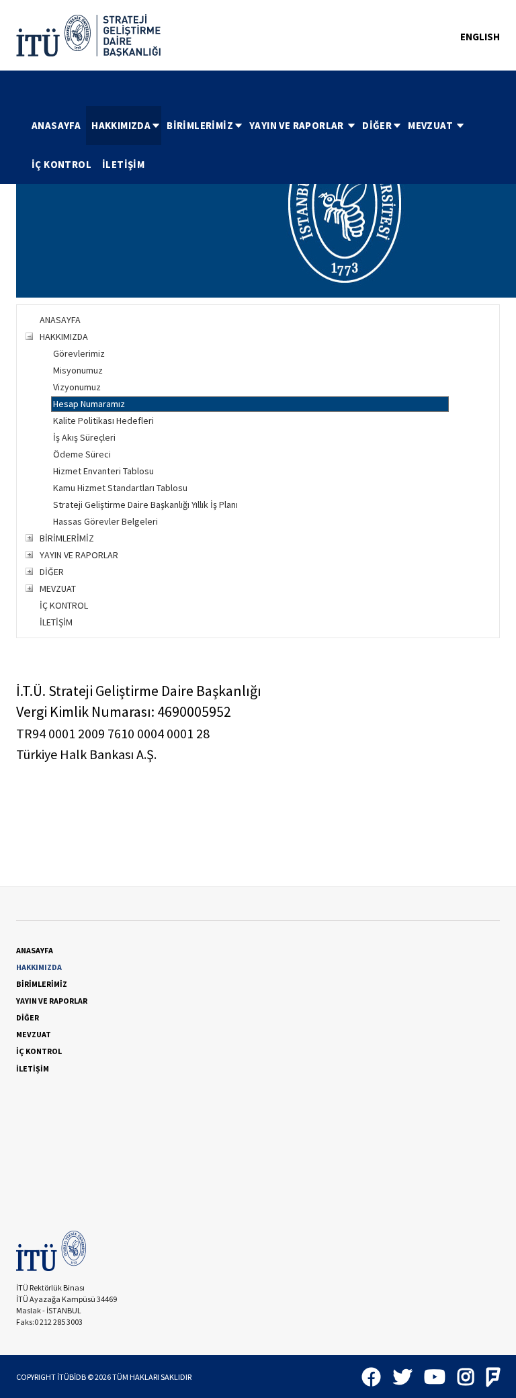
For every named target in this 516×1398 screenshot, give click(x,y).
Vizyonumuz (77, 387)
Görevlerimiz (79, 353)
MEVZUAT (431, 125)
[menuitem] (56, 125)
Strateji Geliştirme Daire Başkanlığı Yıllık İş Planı (145, 504)
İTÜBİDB (71, 1377)
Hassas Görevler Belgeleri (105, 521)
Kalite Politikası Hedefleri (103, 420)
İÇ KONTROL (61, 164)
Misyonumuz (78, 370)
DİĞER (377, 125)
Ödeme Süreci (82, 454)
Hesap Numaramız (89, 404)
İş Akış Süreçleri (84, 437)
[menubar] (263, 145)
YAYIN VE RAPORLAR (297, 125)
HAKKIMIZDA (120, 125)
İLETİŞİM (123, 164)
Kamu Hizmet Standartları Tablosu (120, 488)
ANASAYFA (56, 125)
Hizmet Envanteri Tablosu (103, 471)
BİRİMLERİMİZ (200, 125)
